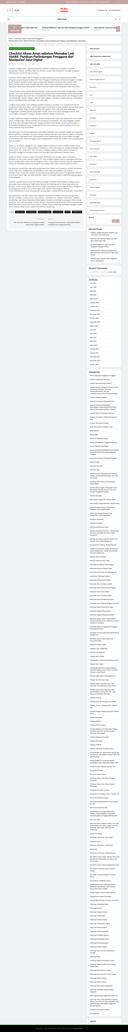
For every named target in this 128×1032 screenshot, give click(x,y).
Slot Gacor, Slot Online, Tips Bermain (101, 845)
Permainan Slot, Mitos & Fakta (99, 790)
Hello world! (112, 272)
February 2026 (94, 303)
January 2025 (94, 353)
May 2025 (93, 337)
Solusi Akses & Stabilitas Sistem (100, 881)
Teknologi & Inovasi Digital (98, 927)
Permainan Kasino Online (98, 774)
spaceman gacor (95, 203)
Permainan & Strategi (96, 770)
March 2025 (93, 345)
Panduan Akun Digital (96, 664)
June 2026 (93, 287)
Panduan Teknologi (96, 741)
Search (91, 217)
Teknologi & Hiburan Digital (98, 920)
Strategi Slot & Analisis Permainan (101, 896)
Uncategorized (94, 1013)
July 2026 (93, 283)
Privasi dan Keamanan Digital (99, 798)
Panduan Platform (95, 721)
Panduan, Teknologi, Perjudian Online (101, 749)
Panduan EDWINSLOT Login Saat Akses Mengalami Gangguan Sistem (44, 28)
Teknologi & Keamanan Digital (99, 931)
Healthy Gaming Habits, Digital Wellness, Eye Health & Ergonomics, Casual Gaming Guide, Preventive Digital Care (104, 551)
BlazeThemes (78, 1028)
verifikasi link (77, 212)
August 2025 (94, 326)
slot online (93, 156)
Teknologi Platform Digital (98, 978)
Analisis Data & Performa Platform (101, 383)
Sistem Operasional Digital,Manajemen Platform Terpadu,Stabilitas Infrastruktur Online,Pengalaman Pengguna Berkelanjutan (103, 814)
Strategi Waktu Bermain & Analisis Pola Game (104, 900)
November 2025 (95, 314)
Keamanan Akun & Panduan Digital (101, 595)
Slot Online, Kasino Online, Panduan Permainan (104, 865)
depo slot (93, 110)
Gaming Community (96, 523)
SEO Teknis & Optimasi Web (98, 808)
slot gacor (93, 87)
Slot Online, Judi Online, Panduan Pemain (103, 853)
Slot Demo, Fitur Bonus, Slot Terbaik (101, 837)
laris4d (92, 133)
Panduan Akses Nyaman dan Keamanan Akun (104, 660)
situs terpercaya (95, 172)
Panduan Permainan (96, 717)
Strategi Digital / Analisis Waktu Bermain (103, 892)
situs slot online (95, 819)
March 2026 (93, 299)
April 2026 (93, 295)
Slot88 (67, 212)
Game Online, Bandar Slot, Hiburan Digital (103, 499)
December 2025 (95, 310)
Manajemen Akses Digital (98, 645)
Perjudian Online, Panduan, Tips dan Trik (102, 766)
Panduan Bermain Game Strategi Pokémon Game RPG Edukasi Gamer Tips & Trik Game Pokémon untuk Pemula (104, 670)
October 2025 (94, 318)
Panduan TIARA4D (95, 745)
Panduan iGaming (95, 698)
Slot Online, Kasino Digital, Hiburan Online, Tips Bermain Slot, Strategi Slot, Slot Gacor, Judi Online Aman (104, 859)
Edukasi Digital (94, 462)
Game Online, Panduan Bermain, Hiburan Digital (104, 503)
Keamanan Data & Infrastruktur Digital (102, 607)
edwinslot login (95, 470)
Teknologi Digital (95, 957)
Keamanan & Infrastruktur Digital (100, 580)
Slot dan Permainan (96, 834)
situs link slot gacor (96, 72)
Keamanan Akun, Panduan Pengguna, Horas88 (104, 603)
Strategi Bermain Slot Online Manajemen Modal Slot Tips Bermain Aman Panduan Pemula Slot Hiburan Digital (102, 887)
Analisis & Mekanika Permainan (100, 379)
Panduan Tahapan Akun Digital (99, 737)
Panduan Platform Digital (98, 725)
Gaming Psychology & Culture (99, 527)
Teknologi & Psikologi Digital (99, 943)
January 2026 (94, 306)
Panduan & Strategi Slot (97, 652)
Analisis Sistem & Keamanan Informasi (102, 413)
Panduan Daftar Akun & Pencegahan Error (103, 676)
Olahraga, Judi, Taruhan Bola (99, 648)
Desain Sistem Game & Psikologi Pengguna (103, 458)
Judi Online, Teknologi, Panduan (100, 576)
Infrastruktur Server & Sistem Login (101, 568)
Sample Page (62, 19)
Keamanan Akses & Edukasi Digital (101, 584)
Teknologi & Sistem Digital (98, 947)
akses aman (20, 212)
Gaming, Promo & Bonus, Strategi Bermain (103, 545)
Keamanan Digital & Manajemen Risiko (102, 615)
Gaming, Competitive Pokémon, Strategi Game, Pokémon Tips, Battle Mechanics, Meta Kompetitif (104, 533)
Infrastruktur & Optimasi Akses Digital (102, 564)
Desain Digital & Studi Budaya (99, 446)
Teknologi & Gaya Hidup (97, 916)
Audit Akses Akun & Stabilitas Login (101, 427)
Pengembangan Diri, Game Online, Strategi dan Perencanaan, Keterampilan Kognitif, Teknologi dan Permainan (104, 755)
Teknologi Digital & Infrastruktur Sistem (102, 960)
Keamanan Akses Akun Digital (99, 592)
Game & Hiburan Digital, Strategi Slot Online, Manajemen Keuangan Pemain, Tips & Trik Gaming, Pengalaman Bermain (104, 490)
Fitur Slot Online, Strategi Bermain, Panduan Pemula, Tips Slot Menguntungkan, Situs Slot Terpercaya (104, 476)
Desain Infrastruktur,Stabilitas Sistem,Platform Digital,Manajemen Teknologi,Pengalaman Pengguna (104, 452)
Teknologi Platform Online (98, 982)
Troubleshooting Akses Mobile (99, 1010)
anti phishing (31, 212)
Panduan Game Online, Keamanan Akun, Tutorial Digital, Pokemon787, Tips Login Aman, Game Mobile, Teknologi (102, 692)
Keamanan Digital (45, 212)
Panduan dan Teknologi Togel (99, 680)
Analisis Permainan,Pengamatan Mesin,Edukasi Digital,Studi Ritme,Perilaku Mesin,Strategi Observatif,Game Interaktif (103, 407)
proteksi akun (58, 212)
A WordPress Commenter (98, 272)
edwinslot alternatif (96, 466)
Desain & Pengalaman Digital (99, 438)
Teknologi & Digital (96, 908)
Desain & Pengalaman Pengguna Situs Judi (103, 442)
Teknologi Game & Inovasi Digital (100, 970)
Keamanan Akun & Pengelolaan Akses (102, 599)
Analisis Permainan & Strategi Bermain (102, 401)
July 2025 (93, 330)
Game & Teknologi (95, 496)
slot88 (66, 118)
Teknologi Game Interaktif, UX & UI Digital (103, 974)
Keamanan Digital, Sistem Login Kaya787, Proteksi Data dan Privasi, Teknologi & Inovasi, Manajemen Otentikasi (104, 621)
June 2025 (93, 333)
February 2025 (94, 349)
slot (91, 95)
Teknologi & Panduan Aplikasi (99, 935)
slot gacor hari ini (95, 141)
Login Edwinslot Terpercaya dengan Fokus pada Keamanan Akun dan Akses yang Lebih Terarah (79, 2)
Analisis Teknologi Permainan (99, 423)
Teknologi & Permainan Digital (99, 939)
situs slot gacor (95, 149)
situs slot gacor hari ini (97, 79)
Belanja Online (94, 431)
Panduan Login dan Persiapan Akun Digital (103, 702)
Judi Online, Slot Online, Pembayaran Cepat (103, 572)
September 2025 (95, 322)
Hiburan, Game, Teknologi (98, 557)
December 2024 (95, 357)
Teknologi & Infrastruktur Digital (100, 923)
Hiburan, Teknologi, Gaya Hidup (100, 561)
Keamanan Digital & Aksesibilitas (100, 611)
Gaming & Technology (97, 519)
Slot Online (93, 849)
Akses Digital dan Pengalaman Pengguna (103, 375)
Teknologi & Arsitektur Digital (99, 904)
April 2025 (93, 341)
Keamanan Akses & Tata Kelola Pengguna (22, 48)
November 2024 (95, 361)
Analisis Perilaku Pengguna (98, 397)
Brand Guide (94, 435)
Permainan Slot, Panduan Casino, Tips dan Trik (104, 794)
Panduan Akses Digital (97, 656)
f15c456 (13, 64)
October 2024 (94, 364)
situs (91, 102)
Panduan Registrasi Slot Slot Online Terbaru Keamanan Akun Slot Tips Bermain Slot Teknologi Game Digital (103, 731)
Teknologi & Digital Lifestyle (99, 912)
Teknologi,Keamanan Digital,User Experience (104, 996)
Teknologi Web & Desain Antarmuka (101, 986)
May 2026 (93, 291)
